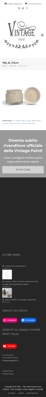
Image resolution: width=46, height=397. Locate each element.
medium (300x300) (10, 123)
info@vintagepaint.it (14, 4)
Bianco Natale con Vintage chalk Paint (20, 300)
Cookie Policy (7, 371)
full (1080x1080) (19, 121)
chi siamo (11, 393)
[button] (42, 35)
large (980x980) (33, 121)
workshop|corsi (32, 393)
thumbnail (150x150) (27, 123)
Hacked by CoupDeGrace (15, 266)
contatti (21, 393)
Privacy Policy (7, 374)
